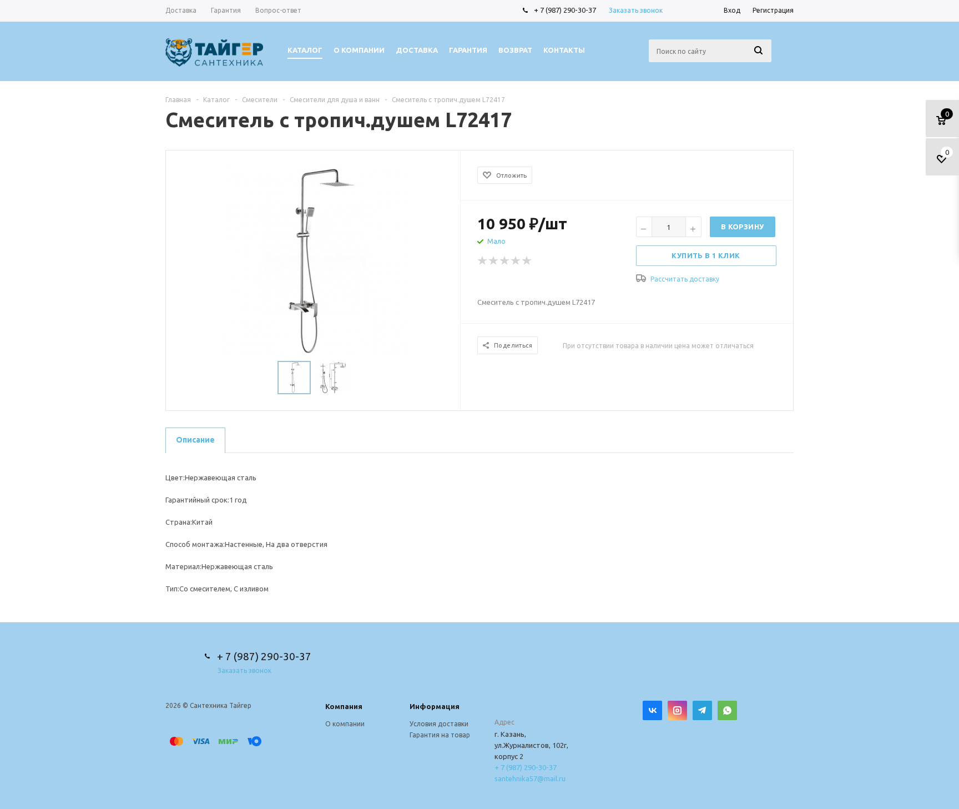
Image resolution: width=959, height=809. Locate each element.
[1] (482, 261)
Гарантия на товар (440, 734)
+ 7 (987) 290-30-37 (565, 10)
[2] (493, 261)
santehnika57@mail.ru (530, 778)
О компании (345, 723)
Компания (343, 706)
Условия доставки (439, 723)
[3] (505, 261)
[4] (516, 261)
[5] (527, 261)
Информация (435, 706)
